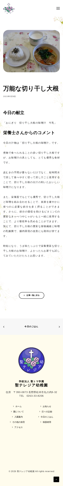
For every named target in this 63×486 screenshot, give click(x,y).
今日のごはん (31, 326)
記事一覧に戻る (33, 295)
